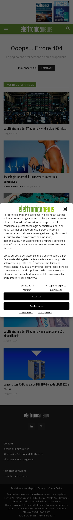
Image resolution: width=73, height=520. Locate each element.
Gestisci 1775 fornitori (27, 287)
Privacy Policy (45, 312)
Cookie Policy (26, 312)
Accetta (36, 296)
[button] (65, 209)
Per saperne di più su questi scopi (55, 287)
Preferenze (37, 306)
